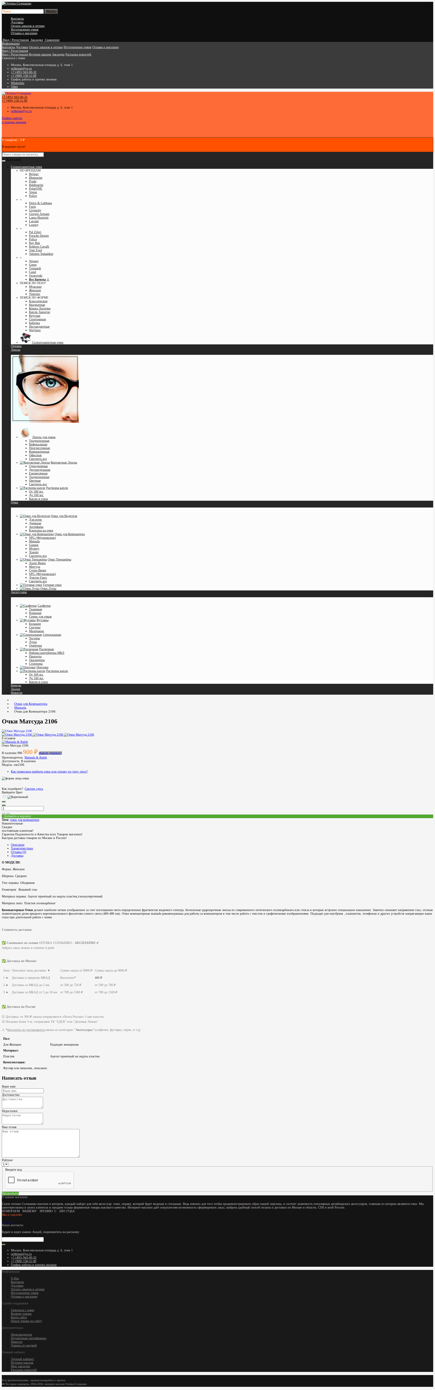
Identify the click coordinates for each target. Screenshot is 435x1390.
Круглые (34, 315)
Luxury (34, 225)
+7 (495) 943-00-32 (23, 72)
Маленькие (36, 631)
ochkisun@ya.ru (21, 68)
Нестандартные (39, 326)
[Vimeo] (6, 1221)
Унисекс (34, 294)
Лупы (33, 642)
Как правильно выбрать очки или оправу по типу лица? (49, 771)
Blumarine (35, 177)
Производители (21, 1334)
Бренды (16, 685)
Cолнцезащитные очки (26, 167)
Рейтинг (7, 1160)
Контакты (17, 18)
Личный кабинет (22, 1359)
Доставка (17, 22)
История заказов (40, 54)
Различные (46, 649)
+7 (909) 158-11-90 (23, 75)
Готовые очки (52, 585)
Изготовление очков (25, 29)
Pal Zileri (35, 232)
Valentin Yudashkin (41, 254)
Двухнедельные (39, 469)
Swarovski (35, 275)
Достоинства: (11, 1095)
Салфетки (44, 605)
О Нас (15, 1278)
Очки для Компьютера (70, 534)
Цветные (35, 480)
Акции (15, 689)
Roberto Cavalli (39, 246)
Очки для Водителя (64, 516)
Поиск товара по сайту (26, 1321)
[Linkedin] (8, 1221)
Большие (35, 624)
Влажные (35, 613)
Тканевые (35, 609)
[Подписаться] (3, 1244)
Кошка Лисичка (40, 308)
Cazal (32, 272)
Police (33, 196)
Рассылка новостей (78, 54)
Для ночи (35, 519)
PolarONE (35, 188)
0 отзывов (8, 738)
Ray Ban (34, 243)
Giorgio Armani (39, 214)
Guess (32, 264)
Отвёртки (35, 645)
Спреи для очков (40, 616)
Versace (34, 261)
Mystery (34, 548)
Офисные (35, 455)
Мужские (35, 286)
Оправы (16, 346)
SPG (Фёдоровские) (42, 537)
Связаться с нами (22, 1310)
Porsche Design (39, 235)
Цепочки (42, 667)
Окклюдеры (37, 660)
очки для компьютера (24, 820)
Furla (32, 206)
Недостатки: (10, 1111)
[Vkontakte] (3, 1221)
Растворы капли (57, 488)
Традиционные (39, 440)
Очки (14, 502)
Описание (17, 844)
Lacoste (34, 221)
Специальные (52, 634)
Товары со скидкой (24, 1345)
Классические (38, 301)
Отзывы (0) (18, 852)
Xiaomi (34, 552)
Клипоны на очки (41, 530)
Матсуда (34, 566)
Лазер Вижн (37, 563)
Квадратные (37, 305)
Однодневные (38, 466)
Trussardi (35, 268)
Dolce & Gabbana (40, 203)
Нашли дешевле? (50, 753)
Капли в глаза (38, 498)
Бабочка (34, 323)
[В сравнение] (8, 813)
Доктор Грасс (38, 577)
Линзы (15, 349)
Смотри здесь (34, 788)
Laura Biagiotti (38, 217)
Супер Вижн (37, 570)
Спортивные (37, 319)
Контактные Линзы (64, 462)
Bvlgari (34, 174)
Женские (35, 290)
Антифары (36, 527)
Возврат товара (21, 1313)
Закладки (58, 54)
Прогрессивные (39, 448)
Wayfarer (35, 330)
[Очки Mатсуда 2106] (17, 731)
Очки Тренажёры (59, 559)
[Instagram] (4, 1221)
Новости (16, 692)
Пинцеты (35, 656)
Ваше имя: (9, 1086)
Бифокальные (38, 444)
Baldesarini (36, 185)
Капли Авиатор (39, 312)
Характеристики (22, 848)
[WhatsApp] (10, 1221)
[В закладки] (3, 813)
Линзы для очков (44, 437)
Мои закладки (20, 1366)
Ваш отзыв (9, 1127)
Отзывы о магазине (24, 33)
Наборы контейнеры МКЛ (46, 653)
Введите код (13, 1169)
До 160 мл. (36, 495)
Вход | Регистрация (15, 51)
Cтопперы (36, 663)
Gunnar (34, 545)
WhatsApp (17, 83)
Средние (35, 627)
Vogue (33, 192)
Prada (32, 181)
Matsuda (34, 541)
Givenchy (35, 210)
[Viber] (12, 1221)
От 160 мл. (36, 491)
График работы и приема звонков (34, 1265)
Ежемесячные (38, 473)
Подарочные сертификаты (28, 1338)
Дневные (35, 523)
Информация (10, 43)
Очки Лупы (48, 588)
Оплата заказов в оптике (28, 26)
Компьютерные (39, 451)
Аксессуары (19, 592)
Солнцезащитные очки (47, 342)
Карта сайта (19, 1317)
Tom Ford (35, 250)
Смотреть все (38, 459)
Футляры (42, 620)
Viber (14, 86)
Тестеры (34, 638)
